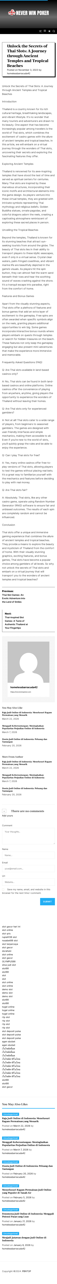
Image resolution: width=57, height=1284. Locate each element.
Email (5, 862)
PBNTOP (26, 1271)
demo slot (7, 989)
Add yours (7, 815)
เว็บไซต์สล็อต (8, 1048)
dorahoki (6, 951)
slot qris (6, 933)
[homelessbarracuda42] (28, 662)
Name (5, 849)
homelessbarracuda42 (18, 73)
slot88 (5, 968)
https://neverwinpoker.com (20, 692)
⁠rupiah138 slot (9, 937)
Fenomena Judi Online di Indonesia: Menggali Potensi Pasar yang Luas (28, 1215)
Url (3, 876)
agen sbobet (8, 1041)
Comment (7, 825)
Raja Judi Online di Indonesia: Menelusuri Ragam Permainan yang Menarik (27, 713)
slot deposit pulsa (11, 1031)
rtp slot (6, 1017)
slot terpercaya (10, 944)
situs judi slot (9, 964)
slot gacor (7, 947)
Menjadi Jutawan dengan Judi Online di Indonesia (24, 1239)
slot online (7, 930)
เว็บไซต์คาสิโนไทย (11, 1059)
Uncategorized (10, 1114)
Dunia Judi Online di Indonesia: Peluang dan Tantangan (24, 740)
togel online (8, 1006)
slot (4, 975)
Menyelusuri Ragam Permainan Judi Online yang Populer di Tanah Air (26, 1191)
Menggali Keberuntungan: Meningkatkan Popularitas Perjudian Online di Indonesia (23, 727)
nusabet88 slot (10, 940)
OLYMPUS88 (8, 961)
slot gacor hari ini (11, 926)
